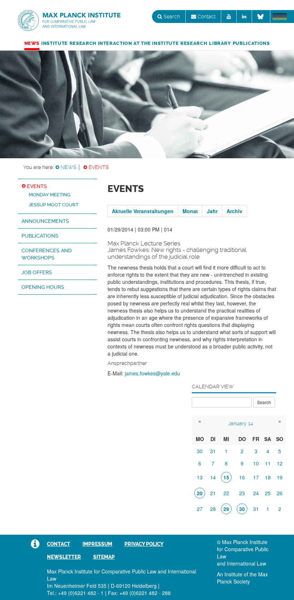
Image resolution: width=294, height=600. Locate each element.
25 (268, 493)
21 (213, 493)
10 (256, 463)
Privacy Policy (143, 544)
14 (213, 477)
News (32, 43)
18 (268, 477)
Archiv (234, 211)
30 (200, 451)
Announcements (45, 221)
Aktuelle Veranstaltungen (143, 211)
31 (213, 451)
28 (213, 508)
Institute (54, 43)
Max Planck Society (242, 578)
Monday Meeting (49, 194)
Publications (251, 43)
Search (171, 16)
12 (280, 463)
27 (200, 508)
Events (99, 167)
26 (280, 493)
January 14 (240, 423)
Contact (205, 16)
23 (242, 493)
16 (242, 477)
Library (220, 43)
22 (226, 493)
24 (256, 493)
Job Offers (37, 272)
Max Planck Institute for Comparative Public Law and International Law (69, 21)
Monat (190, 211)
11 (268, 463)
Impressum (97, 544)
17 (256, 477)
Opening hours (43, 287)
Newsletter (64, 557)
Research (193, 43)
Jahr (212, 211)
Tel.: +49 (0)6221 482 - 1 (75, 592)
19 (280, 477)
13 (200, 477)
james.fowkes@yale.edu (152, 373)
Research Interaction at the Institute (124, 43)
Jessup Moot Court (54, 204)
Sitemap (104, 557)
